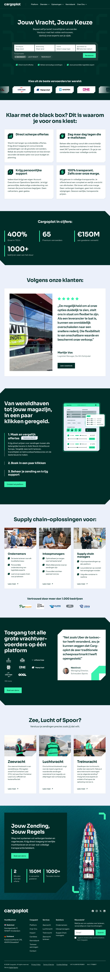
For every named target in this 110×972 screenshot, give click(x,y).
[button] (44, 4)
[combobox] (24, 48)
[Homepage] (12, 4)
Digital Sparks (13, 970)
